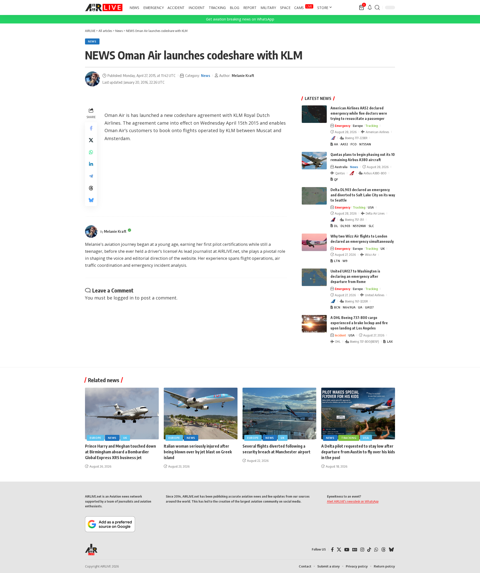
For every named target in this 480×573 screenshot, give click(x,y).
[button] (377, 7)
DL (336, 226)
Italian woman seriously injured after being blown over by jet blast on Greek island (198, 452)
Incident (340, 335)
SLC (371, 226)
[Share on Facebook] (91, 128)
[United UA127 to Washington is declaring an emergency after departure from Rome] (314, 277)
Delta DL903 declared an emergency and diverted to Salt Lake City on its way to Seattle (362, 195)
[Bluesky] (391, 550)
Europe (358, 126)
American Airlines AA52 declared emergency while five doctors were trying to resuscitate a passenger (358, 113)
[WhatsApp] (376, 550)
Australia (341, 167)
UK (382, 249)
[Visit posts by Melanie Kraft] (92, 78)
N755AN (365, 144)
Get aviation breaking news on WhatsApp (240, 19)
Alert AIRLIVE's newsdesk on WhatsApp (352, 501)
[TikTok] (369, 550)
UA (360, 307)
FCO (353, 144)
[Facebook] (332, 550)
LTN (337, 261)
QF (336, 179)
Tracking (371, 126)
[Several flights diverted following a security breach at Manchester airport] (279, 413)
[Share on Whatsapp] (91, 152)
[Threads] (383, 550)
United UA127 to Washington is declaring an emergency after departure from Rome (355, 276)
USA (371, 207)
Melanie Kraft (243, 75)
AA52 (344, 144)
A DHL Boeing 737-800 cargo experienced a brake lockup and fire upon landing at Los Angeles (359, 322)
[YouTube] (346, 550)
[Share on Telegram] (91, 176)
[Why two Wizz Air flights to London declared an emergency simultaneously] (314, 242)
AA (336, 144)
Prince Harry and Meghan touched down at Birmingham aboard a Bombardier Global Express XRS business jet (120, 452)
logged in (124, 298)
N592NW (359, 226)
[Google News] (354, 550)
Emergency (342, 126)
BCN (337, 307)
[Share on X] (91, 140)
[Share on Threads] (91, 188)
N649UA (349, 307)
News (92, 41)
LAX (390, 341)
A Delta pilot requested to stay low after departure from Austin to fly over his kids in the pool (358, 452)
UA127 (369, 307)
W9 (345, 261)
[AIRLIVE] (103, 7)
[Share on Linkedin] (91, 164)
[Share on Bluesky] (91, 200)
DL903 (345, 226)
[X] (339, 550)
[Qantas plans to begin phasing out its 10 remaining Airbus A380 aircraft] (314, 160)
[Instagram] (362, 550)
